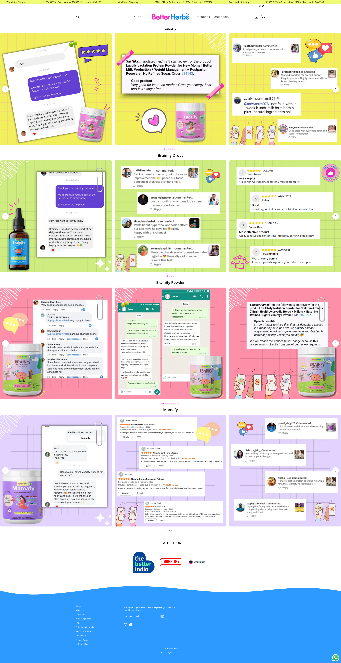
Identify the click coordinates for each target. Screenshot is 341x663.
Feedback (203, 17)
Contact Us (81, 614)
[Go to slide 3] (168, 149)
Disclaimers (81, 635)
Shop (138, 17)
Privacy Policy (82, 640)
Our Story (222, 17)
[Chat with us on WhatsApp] (336, 658)
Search (79, 606)
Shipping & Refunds (85, 627)
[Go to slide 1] (164, 149)
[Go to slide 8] (177, 403)
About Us (80, 610)
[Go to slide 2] (166, 149)
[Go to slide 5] (172, 149)
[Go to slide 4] (170, 149)
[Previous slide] (5, 89)
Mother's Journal (83, 618)
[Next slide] (335, 89)
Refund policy (82, 644)
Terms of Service (83, 631)
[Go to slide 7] (176, 149)
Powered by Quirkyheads (170, 653)
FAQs (78, 623)
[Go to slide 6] (174, 149)
